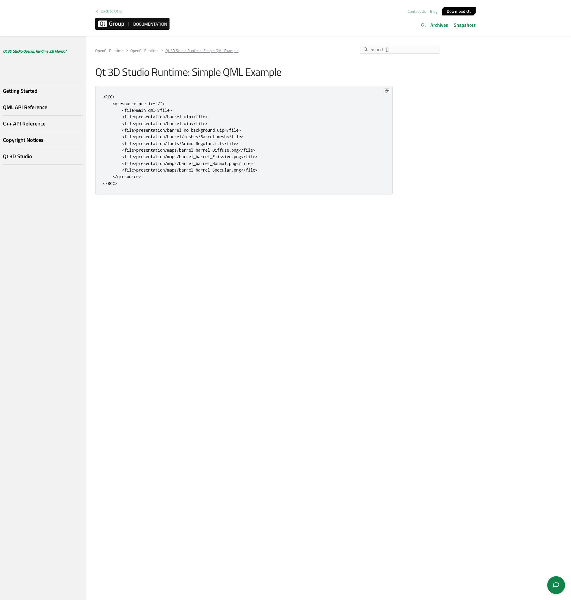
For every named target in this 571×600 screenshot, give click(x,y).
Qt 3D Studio (17, 156)
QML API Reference (25, 107)
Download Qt (459, 11)
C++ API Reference (24, 124)
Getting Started (20, 91)
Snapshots (465, 25)
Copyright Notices (23, 140)
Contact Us (417, 11)
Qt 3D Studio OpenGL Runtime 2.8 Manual (34, 51)
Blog (433, 11)
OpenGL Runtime (109, 51)
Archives (439, 25)
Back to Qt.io (111, 11)
